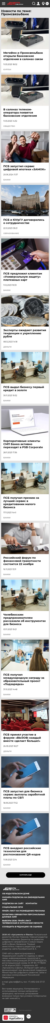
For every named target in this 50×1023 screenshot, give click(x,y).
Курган (7, 69)
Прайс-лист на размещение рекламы (23, 911)
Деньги (7, 347)
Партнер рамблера (25, 1010)
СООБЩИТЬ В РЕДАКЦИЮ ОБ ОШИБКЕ (22, 927)
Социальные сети (12, 907)
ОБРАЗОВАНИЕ (11, 233)
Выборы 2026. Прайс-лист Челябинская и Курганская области (22, 921)
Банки (7, 180)
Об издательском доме (15, 893)
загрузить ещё (25, 875)
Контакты (31, 903)
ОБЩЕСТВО (9, 126)
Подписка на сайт (12, 903)
